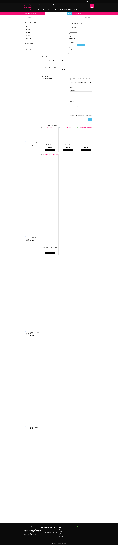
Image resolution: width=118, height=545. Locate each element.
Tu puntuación (72, 85)
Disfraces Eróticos (78, 49)
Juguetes (50, 9)
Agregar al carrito (81, 44)
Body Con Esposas (50, 144)
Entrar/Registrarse (89, 1)
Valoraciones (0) (65, 53)
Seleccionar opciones (50, 150)
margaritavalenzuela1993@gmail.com (50, 532)
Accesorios (64, 9)
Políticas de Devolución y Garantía (32, 537)
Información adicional (54, 53)
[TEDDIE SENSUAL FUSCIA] (92, 18)
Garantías (70, 9)
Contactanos (75, 9)
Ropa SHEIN (45, 9)
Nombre (72, 101)
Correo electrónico (74, 106)
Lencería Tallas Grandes (87, 49)
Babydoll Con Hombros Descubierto (50, 247)
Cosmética (59, 9)
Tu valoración (73, 90)
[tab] (44, 53)
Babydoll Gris (68, 144)
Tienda (41, 9)
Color (70, 36)
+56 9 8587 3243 (33, 13)
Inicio (38, 9)
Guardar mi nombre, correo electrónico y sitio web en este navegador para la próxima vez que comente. (81, 116)
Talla (70, 31)
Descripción (44, 53)
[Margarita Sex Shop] (28, 7)
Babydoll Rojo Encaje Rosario (86, 144)
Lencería (54, 9)
